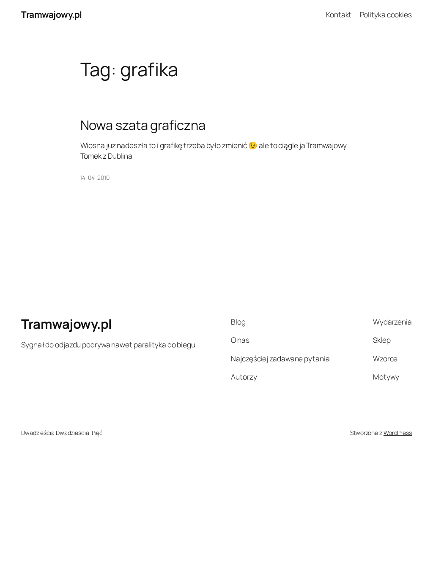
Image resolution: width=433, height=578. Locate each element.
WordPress (398, 433)
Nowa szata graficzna (143, 125)
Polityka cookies (386, 14)
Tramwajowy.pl (51, 14)
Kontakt (338, 14)
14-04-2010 (95, 177)
